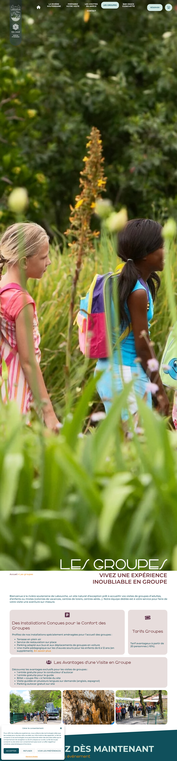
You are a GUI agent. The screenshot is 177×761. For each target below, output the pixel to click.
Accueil (13, 574)
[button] (61, 728)
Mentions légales (32, 756)
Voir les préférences (49, 751)
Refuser (27, 751)
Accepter (11, 751)
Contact (91, 11)
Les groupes (110, 5)
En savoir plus (42, 650)
